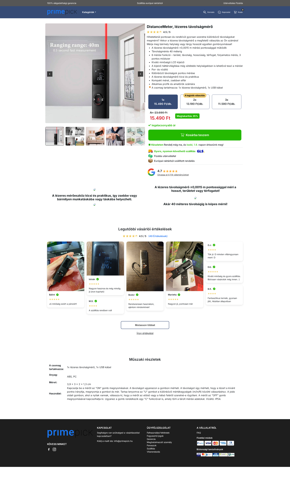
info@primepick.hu (123, 441)
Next (140, 74)
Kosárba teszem (197, 135)
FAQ (199, 432)
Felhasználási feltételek (158, 432)
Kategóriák (88, 12)
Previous (49, 74)
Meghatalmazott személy (159, 442)
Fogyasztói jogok (155, 436)
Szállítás (151, 448)
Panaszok (151, 445)
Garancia (151, 439)
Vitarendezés (153, 451)
